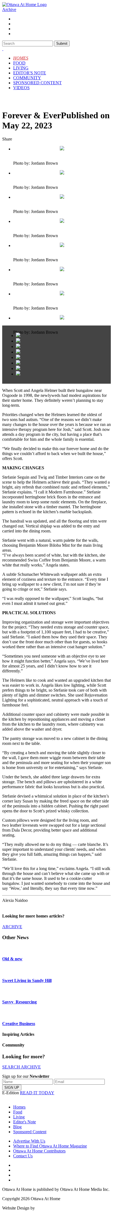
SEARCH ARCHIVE (21, 1067)
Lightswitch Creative (54, 1208)
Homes (19, 1107)
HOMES (20, 58)
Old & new (12, 958)
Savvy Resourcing (19, 1002)
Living (19, 1117)
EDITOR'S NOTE (29, 73)
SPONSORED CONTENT (37, 82)
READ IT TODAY (37, 1092)
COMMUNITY (27, 77)
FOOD (19, 63)
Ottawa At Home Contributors (39, 1151)
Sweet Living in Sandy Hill (27, 980)
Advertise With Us (29, 1141)
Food (17, 1112)
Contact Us (23, 1156)
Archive (9, 9)
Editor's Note (24, 1121)
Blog (17, 1126)
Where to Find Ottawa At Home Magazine (50, 1146)
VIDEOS (21, 87)
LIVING (21, 68)
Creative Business (18, 1023)
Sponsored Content (29, 1131)
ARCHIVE (12, 926)
